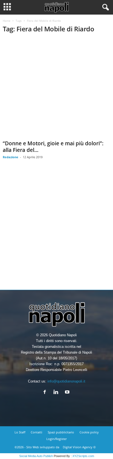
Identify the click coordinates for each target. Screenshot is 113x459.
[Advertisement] (56, 228)
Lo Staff (20, 432)
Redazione (10, 157)
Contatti (36, 432)
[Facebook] (46, 392)
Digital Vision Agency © (79, 447)
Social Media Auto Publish (36, 456)
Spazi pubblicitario (61, 432)
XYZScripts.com (83, 456)
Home (6, 21)
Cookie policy (89, 432)
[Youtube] (68, 392)
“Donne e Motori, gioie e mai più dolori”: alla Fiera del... (53, 147)
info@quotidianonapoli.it (66, 381)
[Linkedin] (57, 392)
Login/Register (56, 439)
